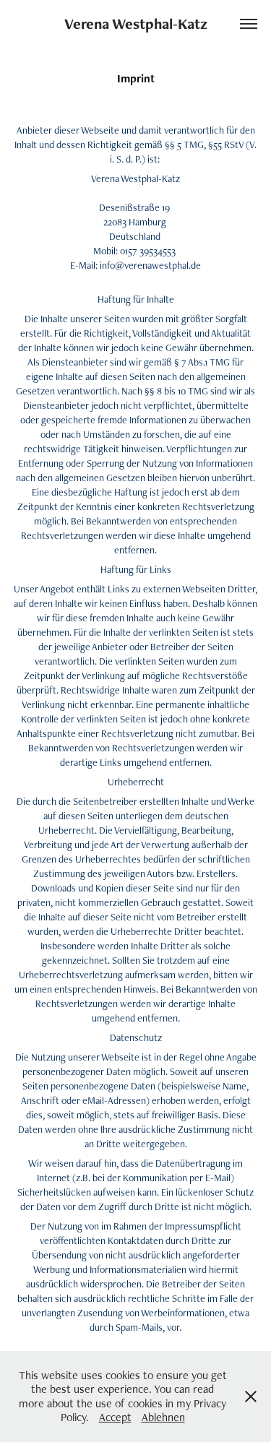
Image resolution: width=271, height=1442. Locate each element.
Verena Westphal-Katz (135, 23)
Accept (115, 1417)
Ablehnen (163, 1417)
